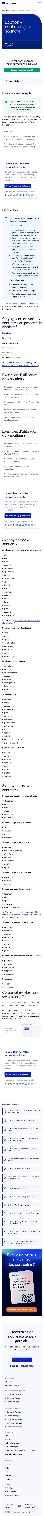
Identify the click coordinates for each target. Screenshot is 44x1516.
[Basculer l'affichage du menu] (39, 3)
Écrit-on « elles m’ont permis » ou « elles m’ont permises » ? (22, 1150)
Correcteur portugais (14, 1427)
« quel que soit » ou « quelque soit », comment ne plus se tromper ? (21, 1242)
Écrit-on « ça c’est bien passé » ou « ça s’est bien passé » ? (24, 1232)
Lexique (7, 1439)
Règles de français (11, 1447)
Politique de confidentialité (30, 1506)
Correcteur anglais (13, 1416)
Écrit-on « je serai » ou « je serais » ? (21, 1197)
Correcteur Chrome (14, 1394)
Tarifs (7, 1468)
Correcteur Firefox (13, 1398)
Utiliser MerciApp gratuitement (18, 186)
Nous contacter (10, 1492)
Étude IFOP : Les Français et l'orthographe (20, 1450)
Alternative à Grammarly (13, 1454)
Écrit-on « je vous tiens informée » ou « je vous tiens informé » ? (22, 1222)
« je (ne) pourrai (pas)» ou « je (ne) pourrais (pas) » (23, 1160)
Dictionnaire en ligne (12, 1443)
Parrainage (8, 1479)
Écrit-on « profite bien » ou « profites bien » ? (24, 1213)
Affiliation (8, 1475)
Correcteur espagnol (14, 1419)
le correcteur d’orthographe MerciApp (23, 1002)
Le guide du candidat (12, 1495)
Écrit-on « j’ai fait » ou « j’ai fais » (19, 1169)
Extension (8, 1382)
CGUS (20, 1506)
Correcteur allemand (14, 1423)
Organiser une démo (12, 1385)
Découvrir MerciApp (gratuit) (22, 70)
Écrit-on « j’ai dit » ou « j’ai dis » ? (19, 1205)
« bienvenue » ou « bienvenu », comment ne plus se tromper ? (24, 1178)
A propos (8, 1464)
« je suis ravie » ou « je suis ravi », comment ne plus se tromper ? (23, 1188)
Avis (6, 1472)
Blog (6, 1436)
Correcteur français (14, 1412)
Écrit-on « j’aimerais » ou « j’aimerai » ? (21, 1120)
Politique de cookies (9, 1506)
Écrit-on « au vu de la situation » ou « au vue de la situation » (24, 1111)
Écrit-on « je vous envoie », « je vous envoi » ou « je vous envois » (24, 1139)
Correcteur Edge (13, 1402)
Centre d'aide (9, 1488)
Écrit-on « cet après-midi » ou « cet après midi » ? (23, 1130)
